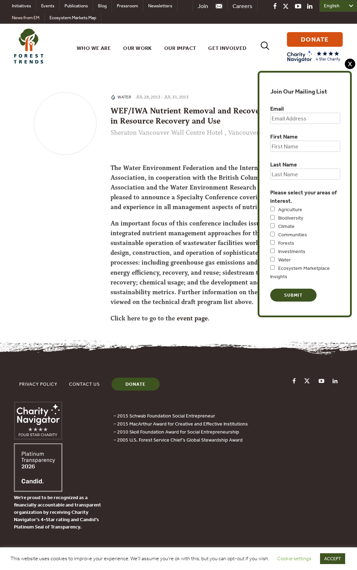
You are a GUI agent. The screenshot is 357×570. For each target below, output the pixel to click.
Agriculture (290, 209)
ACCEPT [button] (332, 559)
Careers (242, 5)
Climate (286, 226)
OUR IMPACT (180, 48)
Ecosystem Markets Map (73, 18)
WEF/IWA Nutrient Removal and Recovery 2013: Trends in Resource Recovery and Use (213, 116)
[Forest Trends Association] (38, 489)
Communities (292, 234)
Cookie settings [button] (294, 558)
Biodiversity (290, 218)
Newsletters (160, 6)
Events (47, 6)
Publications (76, 6)
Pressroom (127, 6)
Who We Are (94, 48)
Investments (291, 251)
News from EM (25, 18)
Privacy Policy (38, 384)
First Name (284, 136)
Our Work (137, 48)
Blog (102, 6)
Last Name (283, 164)
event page (192, 318)
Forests (286, 243)
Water (284, 260)
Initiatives (21, 6)
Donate (136, 384)
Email (277, 108)
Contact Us (84, 384)
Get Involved (227, 48)
